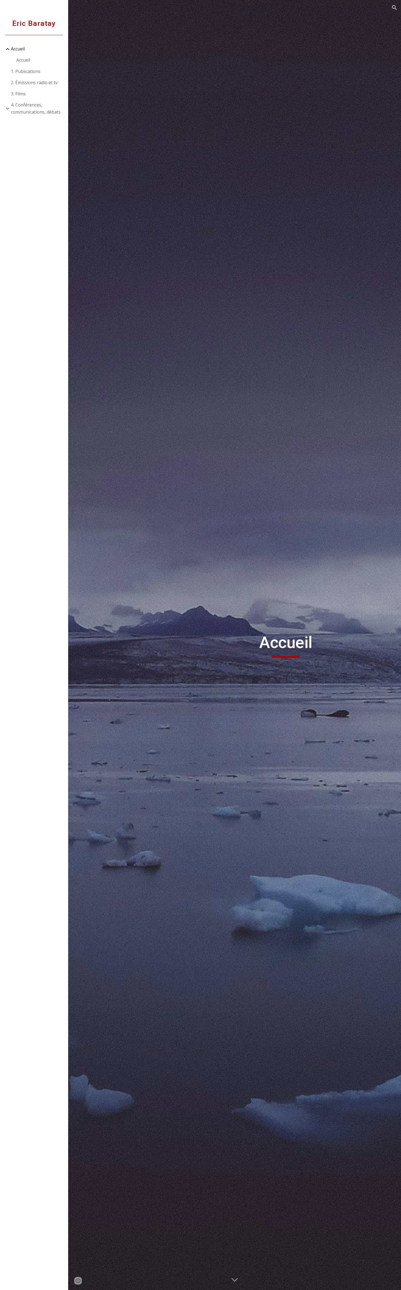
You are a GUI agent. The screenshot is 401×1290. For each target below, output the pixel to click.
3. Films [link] (18, 94)
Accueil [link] (18, 49)
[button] (394, 7)
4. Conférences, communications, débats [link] (36, 108)
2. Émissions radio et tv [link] (34, 83)
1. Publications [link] (25, 71)
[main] (285, 645)
